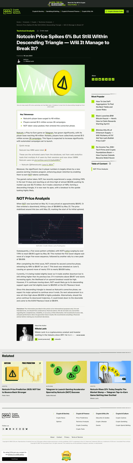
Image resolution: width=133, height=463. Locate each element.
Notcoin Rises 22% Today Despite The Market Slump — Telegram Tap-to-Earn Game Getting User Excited (109, 392)
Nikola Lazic (30, 61)
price (67, 251)
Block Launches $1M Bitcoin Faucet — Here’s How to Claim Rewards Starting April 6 (106, 120)
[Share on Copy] (113, 79)
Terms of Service (77, 437)
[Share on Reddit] (100, 79)
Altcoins (49, 386)
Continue (15, 459)
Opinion (59, 421)
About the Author (40, 325)
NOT (30, 175)
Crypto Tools (80, 429)
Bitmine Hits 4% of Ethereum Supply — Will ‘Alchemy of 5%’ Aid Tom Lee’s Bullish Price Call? (105, 135)
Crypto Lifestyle (101, 421)
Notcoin (20, 133)
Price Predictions (82, 418)
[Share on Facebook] (103, 79)
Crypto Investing (81, 425)
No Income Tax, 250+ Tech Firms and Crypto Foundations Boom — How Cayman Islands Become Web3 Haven (105, 152)
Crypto (34, 22)
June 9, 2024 (47, 164)
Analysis (26, 22)
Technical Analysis (45, 22)
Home (19, 22)
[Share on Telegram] (106, 79)
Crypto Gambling (121, 421)
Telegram (49, 133)
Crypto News (60, 418)
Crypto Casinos (121, 418)
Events (98, 425)
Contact (59, 437)
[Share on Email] (109, 79)
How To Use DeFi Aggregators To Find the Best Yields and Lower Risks (105, 105)
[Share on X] (93, 79)
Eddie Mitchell (51, 395)
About (52, 437)
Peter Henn (6, 395)
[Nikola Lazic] (25, 332)
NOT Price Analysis (100, 169)
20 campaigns (35, 138)
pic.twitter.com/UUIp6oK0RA (47, 160)
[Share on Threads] (96, 79)
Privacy (66, 437)
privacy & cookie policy (16, 454)
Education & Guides (102, 418)
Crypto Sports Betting (123, 425)
